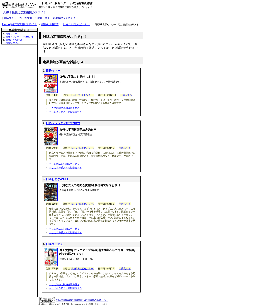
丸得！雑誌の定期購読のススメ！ (24, 12)
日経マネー (11, 33)
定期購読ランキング (64, 17)
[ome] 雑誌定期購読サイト (19, 24)
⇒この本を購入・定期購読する (65, 111)
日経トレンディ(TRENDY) (19, 36)
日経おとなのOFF (15, 39)
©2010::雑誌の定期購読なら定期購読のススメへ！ (82, 300)
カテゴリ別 (25, 17)
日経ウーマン (13, 42)
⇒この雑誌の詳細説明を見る (64, 108)
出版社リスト (42, 17)
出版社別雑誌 (50, 24)
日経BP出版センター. (76, 24)
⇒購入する (126, 95)
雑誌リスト (10, 17)
